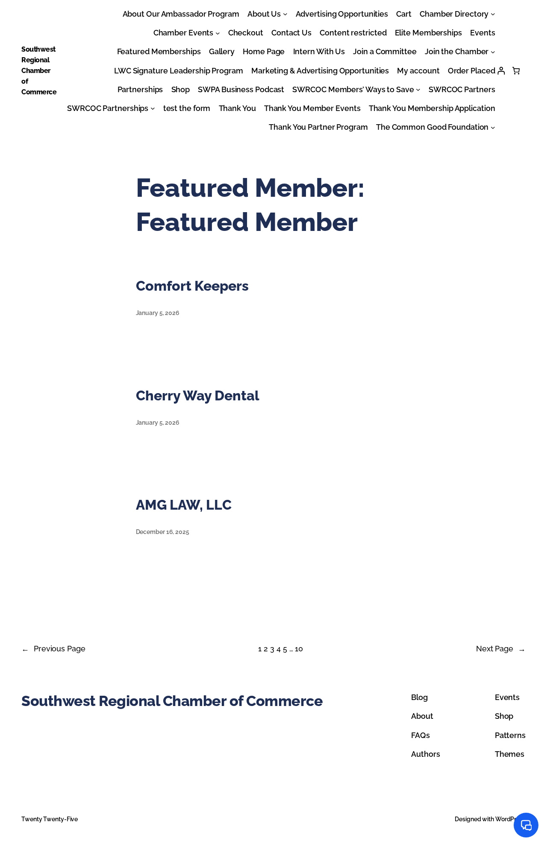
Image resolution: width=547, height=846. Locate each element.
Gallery (222, 51)
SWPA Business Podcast (241, 89)
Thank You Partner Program (318, 127)
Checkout (245, 32)
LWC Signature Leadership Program (178, 70)
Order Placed (471, 70)
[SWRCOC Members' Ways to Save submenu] (418, 89)
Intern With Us (319, 51)
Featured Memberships (159, 51)
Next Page (501, 648)
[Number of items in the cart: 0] (516, 70)
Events (482, 32)
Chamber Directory (454, 13)
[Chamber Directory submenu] (493, 14)
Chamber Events (183, 32)
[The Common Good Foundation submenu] (493, 127)
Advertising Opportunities (342, 13)
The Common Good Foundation (432, 127)
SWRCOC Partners (462, 89)
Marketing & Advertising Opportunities (320, 70)
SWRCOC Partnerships (107, 108)
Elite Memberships (428, 32)
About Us (264, 13)
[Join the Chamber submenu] (493, 52)
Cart (404, 13)
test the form (187, 108)
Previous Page (53, 648)
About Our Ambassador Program (181, 13)
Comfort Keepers (192, 286)
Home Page (264, 51)
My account (418, 70)
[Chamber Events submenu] (217, 32)
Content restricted (353, 32)
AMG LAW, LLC (184, 505)
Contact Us (291, 32)
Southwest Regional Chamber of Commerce (38, 70)
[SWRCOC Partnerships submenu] (152, 108)
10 (299, 648)
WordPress (510, 819)
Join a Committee (384, 51)
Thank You (237, 108)
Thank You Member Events (312, 108)
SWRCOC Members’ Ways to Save (353, 89)
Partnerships (140, 89)
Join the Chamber (456, 51)
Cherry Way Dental (197, 395)
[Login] (501, 70)
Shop (180, 89)
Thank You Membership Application (432, 108)
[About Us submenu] (285, 14)
